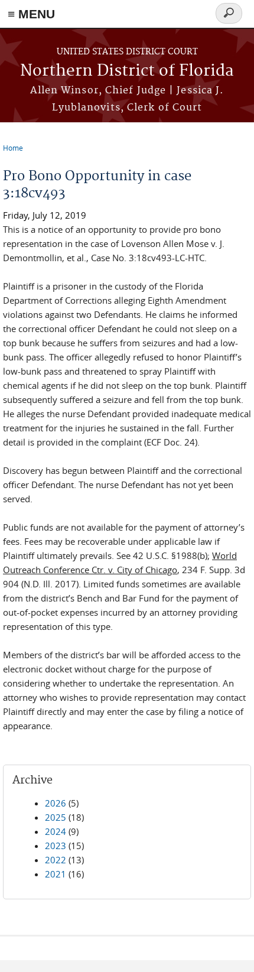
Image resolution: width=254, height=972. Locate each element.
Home (13, 147)
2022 (55, 860)
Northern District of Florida (127, 71)
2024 (55, 831)
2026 (55, 803)
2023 (55, 845)
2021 (55, 874)
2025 (55, 817)
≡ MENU (31, 14)
